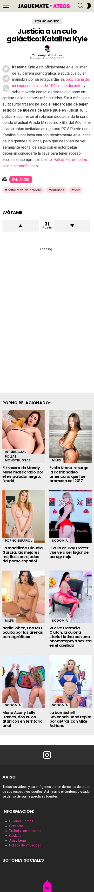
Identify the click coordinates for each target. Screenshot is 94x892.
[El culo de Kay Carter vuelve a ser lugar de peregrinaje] (70, 516)
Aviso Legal (18, 840)
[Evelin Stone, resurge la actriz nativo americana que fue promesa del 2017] (70, 436)
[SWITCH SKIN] (89, 6)
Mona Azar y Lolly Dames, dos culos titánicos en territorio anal (22, 719)
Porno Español (18, 540)
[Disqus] (47, 316)
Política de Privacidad (25, 845)
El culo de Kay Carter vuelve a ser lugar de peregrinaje (69, 552)
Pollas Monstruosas (18, 458)
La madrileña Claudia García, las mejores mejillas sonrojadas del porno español (22, 554)
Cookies (15, 836)
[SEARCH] (80, 6)
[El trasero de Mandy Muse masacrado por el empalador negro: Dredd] (23, 436)
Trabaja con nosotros (25, 831)
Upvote (20, 226)
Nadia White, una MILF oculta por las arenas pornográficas (22, 632)
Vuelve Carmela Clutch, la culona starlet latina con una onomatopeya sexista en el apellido (70, 636)
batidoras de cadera (24, 190)
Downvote (72, 226)
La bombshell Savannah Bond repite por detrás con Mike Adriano (70, 719)
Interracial (15, 451)
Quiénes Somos (21, 821)
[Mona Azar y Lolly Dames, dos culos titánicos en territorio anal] (23, 681)
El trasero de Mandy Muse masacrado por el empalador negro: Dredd (22, 474)
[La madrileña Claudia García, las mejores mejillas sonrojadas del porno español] (23, 516)
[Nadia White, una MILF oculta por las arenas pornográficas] (23, 597)
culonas (57, 190)
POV (77, 190)
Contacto (16, 826)
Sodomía (60, 540)
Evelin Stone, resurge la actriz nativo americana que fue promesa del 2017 (68, 474)
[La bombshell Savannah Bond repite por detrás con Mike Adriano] (70, 681)
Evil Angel (20, 179)
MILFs (56, 460)
